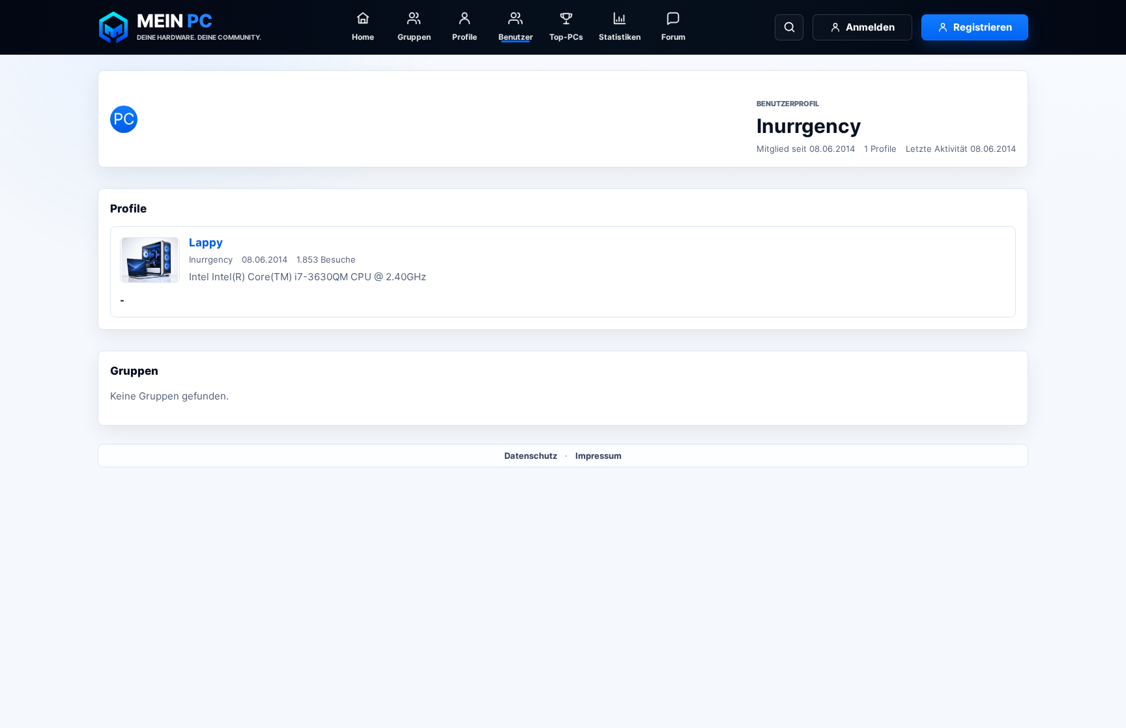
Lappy (206, 242)
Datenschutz (530, 455)
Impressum (598, 455)
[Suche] (789, 27)
